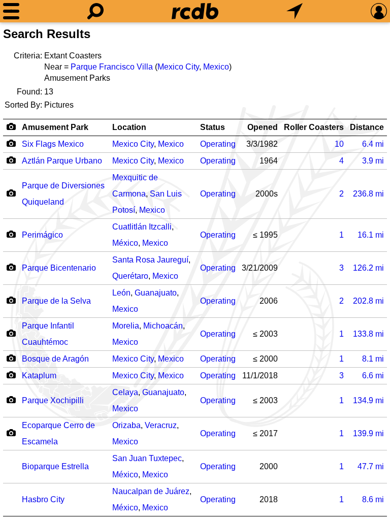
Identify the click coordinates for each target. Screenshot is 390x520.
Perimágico (42, 235)
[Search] (95, 11)
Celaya (125, 392)
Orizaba (126, 425)
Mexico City (178, 66)
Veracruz (161, 425)
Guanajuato (156, 292)
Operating (218, 144)
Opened (262, 127)
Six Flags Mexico (53, 144)
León (121, 292)
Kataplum (39, 375)
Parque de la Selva (56, 301)
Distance (367, 127)
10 (339, 144)
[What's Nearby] (294, 11)
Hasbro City (43, 499)
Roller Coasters (314, 127)
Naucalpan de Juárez (150, 491)
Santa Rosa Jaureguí (150, 259)
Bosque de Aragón (55, 358)
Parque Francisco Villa (112, 66)
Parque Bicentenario (59, 268)
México (125, 243)
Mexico (216, 66)
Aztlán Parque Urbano (62, 160)
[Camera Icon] (11, 143)
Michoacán (163, 325)
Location (129, 127)
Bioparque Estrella (55, 466)
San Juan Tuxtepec (147, 458)
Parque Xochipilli (53, 400)
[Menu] (11, 11)
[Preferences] (379, 11)
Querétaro (130, 276)
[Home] (195, 11)
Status (212, 127)
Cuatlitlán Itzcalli (142, 226)
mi (373, 144)
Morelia (125, 325)
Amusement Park (55, 127)
